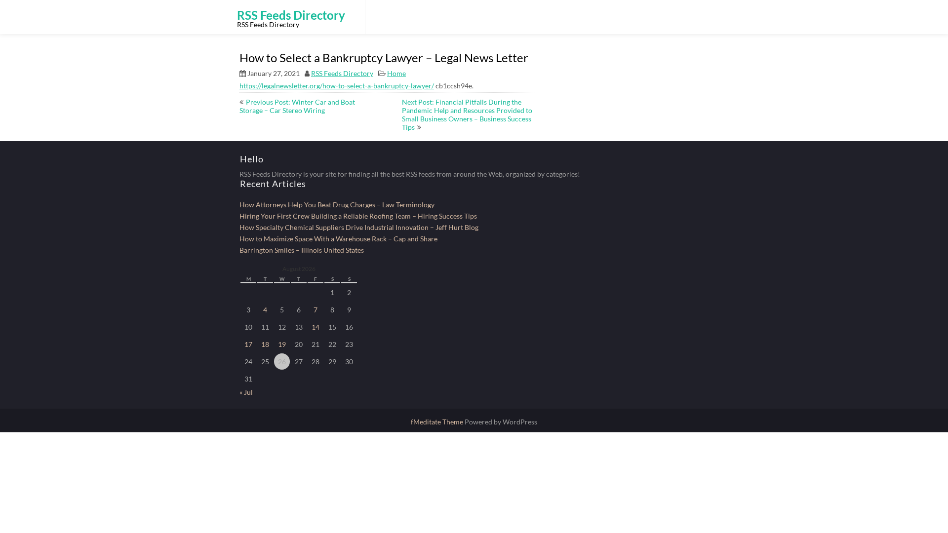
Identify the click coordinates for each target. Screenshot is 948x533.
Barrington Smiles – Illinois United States (301, 250)
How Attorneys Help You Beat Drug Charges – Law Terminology (336, 204)
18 (265, 344)
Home (396, 73)
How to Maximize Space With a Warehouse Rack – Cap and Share (338, 238)
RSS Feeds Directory (342, 73)
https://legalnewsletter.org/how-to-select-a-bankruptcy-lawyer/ (336, 85)
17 (248, 344)
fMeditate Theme (438, 422)
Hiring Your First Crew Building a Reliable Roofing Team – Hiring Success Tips (358, 216)
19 (282, 344)
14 (315, 327)
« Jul (246, 392)
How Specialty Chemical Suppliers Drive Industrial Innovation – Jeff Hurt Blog (358, 227)
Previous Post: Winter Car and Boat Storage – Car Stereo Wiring (297, 106)
